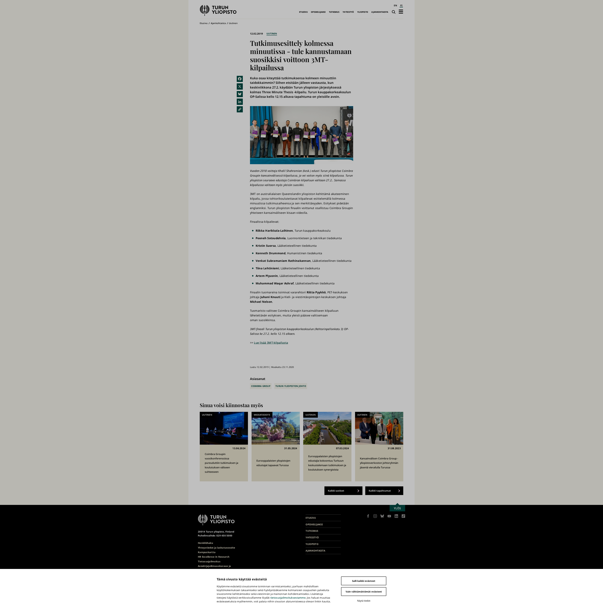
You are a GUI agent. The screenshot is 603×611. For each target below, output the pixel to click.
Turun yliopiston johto (290, 386)
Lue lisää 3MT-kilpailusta (271, 343)
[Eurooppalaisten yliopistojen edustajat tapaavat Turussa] (276, 446)
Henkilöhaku (205, 542)
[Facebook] (240, 79)
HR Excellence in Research (214, 556)
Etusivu (303, 12)
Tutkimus (334, 12)
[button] (401, 11)
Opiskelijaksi (318, 12)
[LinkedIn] (240, 102)
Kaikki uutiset (336, 490)
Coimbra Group (261, 386)
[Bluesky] (240, 94)
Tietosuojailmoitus (209, 561)
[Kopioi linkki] (240, 109)
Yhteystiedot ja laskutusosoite (216, 547)
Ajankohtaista (379, 12)
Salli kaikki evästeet (363, 580)
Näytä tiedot (363, 600)
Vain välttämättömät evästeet (364, 591)
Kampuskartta (206, 552)
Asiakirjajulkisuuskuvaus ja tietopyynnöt (214, 567)
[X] (240, 86)
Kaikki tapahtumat (380, 490)
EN (395, 5)
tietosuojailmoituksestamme (288, 597)
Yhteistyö (348, 12)
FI (401, 5)
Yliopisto (362, 12)
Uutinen (233, 23)
